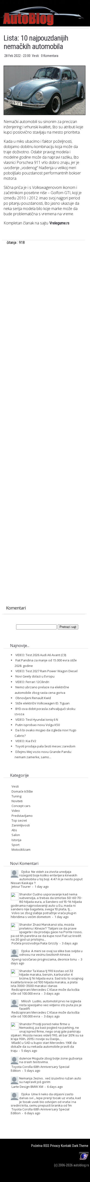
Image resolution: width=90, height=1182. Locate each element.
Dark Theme (80, 1146)
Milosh (26, 1001)
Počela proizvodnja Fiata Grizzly (35, 943)
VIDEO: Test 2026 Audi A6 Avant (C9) (40, 655)
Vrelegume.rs (59, 223)
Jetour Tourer (21, 886)
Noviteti (17, 801)
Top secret (19, 820)
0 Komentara (49, 56)
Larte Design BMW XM (27, 1086)
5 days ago (29, 1050)
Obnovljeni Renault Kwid (33, 698)
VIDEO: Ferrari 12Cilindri (32, 682)
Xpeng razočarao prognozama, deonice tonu (44, 959)
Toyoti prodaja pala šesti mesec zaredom (45, 746)
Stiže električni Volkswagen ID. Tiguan (42, 703)
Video (16, 810)
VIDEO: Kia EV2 (25, 741)
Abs (14, 830)
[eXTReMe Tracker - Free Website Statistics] (84, 1160)
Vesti (36, 56)
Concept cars (21, 806)
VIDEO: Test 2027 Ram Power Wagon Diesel (46, 671)
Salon (16, 835)
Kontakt (66, 1146)
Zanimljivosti (21, 825)
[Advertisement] (44, 302)
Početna (36, 1146)
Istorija (16, 840)
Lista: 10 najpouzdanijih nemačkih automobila (36, 42)
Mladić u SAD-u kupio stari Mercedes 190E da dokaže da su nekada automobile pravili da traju (44, 1046)
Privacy (55, 1146)
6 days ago (55, 1086)
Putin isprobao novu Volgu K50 (37, 725)
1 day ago (42, 886)
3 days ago (70, 943)
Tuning (16, 796)
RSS (46, 1146)
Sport (15, 845)
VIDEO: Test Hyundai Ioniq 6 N (36, 719)
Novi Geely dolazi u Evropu (34, 676)
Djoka (25, 871)
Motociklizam (21, 849)
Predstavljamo (22, 815)
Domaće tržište (22, 791)
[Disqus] (44, 411)
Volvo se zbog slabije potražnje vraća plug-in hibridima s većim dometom (43, 915)
